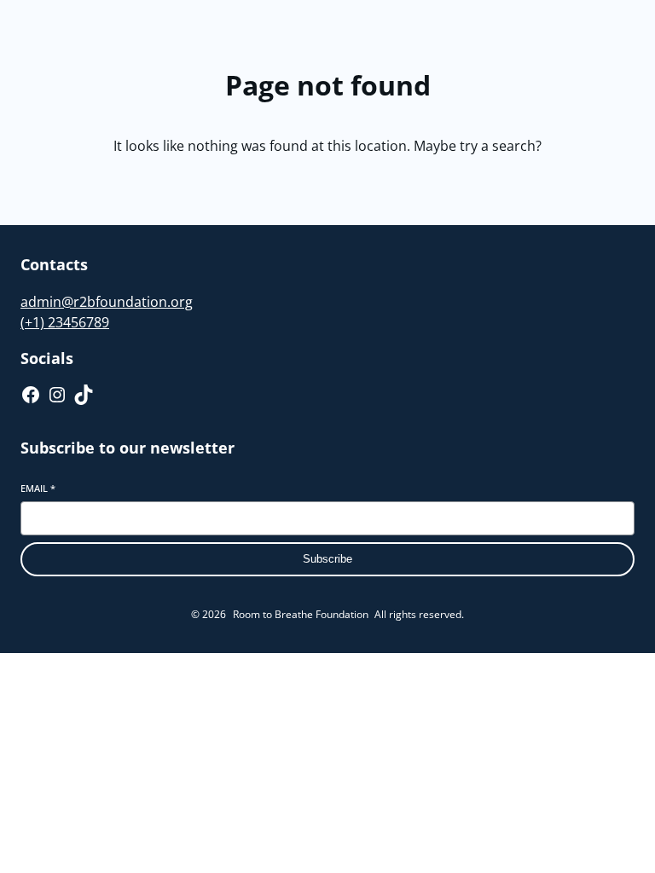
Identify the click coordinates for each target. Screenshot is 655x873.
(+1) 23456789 (64, 322)
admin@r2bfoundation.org (106, 301)
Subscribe (327, 558)
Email (37, 488)
